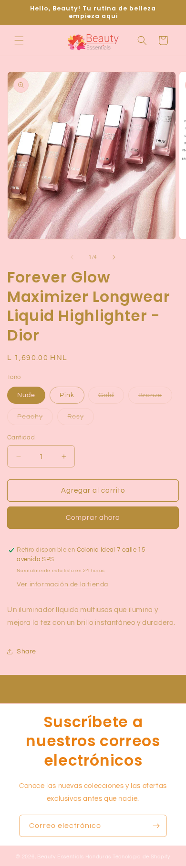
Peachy (35, 419)
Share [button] (26, 651)
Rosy (80, 419)
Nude (26, 395)
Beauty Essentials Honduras (74, 856)
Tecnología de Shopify (141, 856)
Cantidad (21, 437)
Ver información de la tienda (62, 584)
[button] (19, 40)
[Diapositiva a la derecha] (113, 257)
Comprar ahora (93, 517)
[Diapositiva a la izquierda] (72, 257)
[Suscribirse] (155, 826)
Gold (111, 397)
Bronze (155, 397)
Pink (67, 395)
